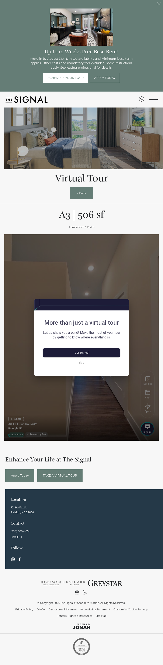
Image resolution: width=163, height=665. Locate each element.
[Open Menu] (153, 99)
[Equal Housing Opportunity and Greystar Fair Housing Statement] (77, 592)
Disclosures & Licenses (62, 609)
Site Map (101, 615)
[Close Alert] (159, 5)
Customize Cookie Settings (131, 609)
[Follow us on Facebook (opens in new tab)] (20, 559)
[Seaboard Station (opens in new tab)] (74, 583)
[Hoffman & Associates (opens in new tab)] (51, 583)
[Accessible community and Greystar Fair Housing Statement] (85, 592)
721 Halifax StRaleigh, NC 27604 (22, 510)
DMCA (41, 609)
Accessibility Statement (95, 609)
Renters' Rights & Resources (74, 615)
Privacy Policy (24, 609)
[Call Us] (141, 99)
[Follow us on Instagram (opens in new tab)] (13, 559)
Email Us (16, 537)
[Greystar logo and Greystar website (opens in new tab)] (105, 583)
